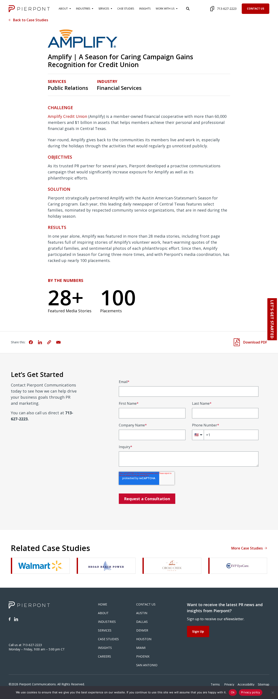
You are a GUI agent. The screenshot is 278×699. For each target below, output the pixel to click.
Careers (104, 656)
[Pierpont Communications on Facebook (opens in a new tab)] (10, 619)
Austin (141, 613)
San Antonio (146, 665)
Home (102, 604)
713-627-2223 (227, 9)
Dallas (142, 622)
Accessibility (246, 684)
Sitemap (263, 684)
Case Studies (108, 639)
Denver (142, 630)
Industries (107, 622)
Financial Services (119, 87)
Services (104, 630)
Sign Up (198, 631)
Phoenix (142, 656)
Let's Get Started (272, 319)
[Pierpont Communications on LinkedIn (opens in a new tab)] (16, 619)
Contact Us (255, 8)
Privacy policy (250, 692)
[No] (272, 692)
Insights (105, 648)
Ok (233, 692)
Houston (143, 639)
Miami (141, 648)
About (103, 613)
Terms (216, 684)
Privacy (229, 684)
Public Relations (68, 87)
